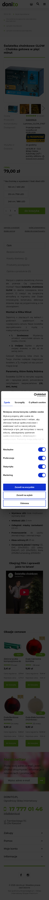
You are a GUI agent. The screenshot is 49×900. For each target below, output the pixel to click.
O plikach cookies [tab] (37, 402)
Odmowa (24, 503)
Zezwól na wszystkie (24, 487)
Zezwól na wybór (24, 495)
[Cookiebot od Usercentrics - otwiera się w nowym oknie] (34, 395)
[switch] (42, 458)
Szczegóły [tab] (20, 402)
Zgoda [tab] (7, 402)
